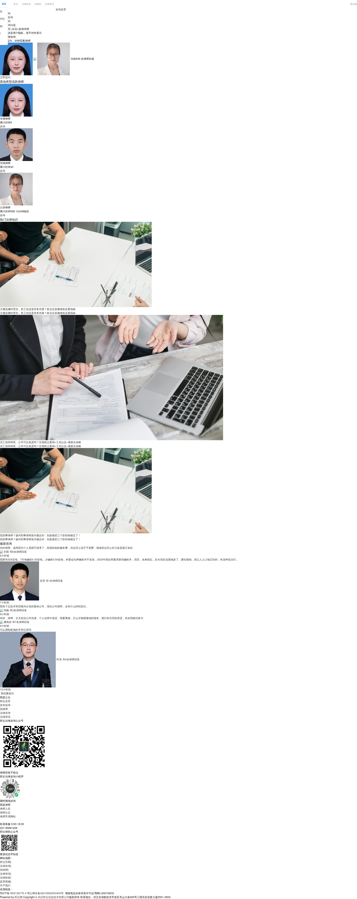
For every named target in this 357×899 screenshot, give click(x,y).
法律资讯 (49, 3)
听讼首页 (5, 701)
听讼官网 (5, 862)
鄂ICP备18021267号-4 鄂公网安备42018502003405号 (32, 893)
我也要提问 (7, 693)
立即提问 (5, 77)
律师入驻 (5, 808)
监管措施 (5, 881)
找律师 (37, 3)
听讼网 (18, 897)
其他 (14, 29)
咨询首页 (61, 9)
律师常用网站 (8, 816)
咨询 (2, 126)
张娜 (2, 118)
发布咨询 (5, 705)
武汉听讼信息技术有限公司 (53, 897)
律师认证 (5, 812)
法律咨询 (26, 3)
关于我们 (5, 885)
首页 (16, 3)
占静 (2, 207)
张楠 (2, 163)
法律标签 (5, 877)
